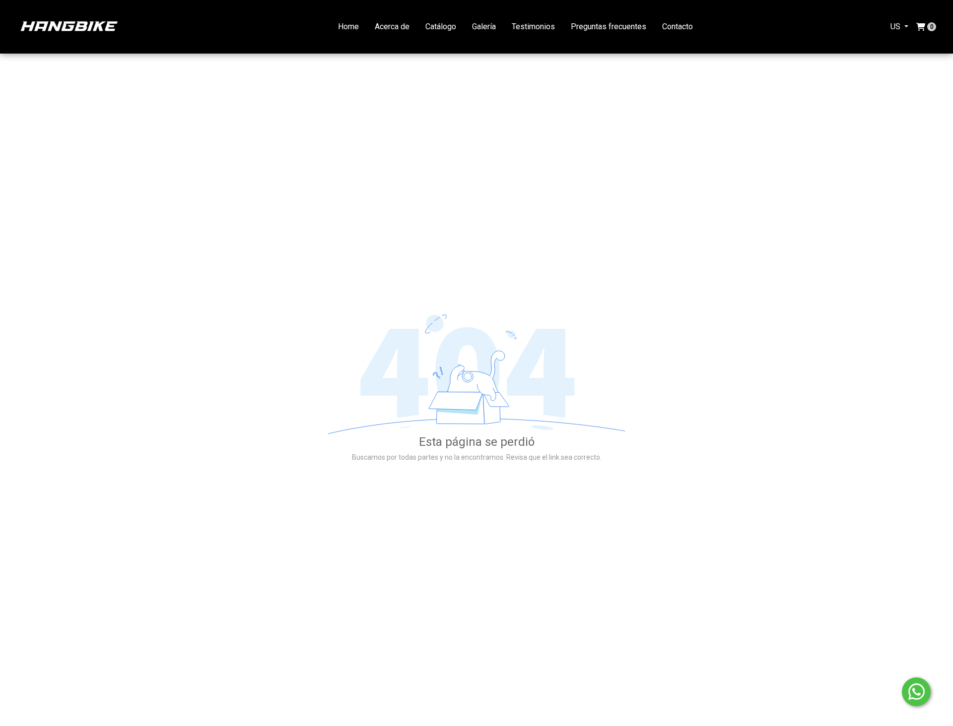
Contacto (677, 26)
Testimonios (533, 26)
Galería (484, 26)
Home (348, 26)
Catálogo (440, 26)
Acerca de (392, 26)
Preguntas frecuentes (608, 26)
